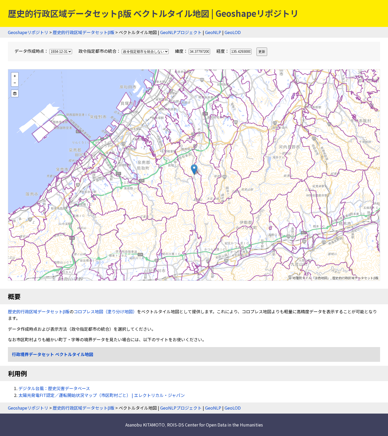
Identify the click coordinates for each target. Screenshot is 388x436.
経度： (223, 51)
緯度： (182, 51)
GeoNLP (213, 32)
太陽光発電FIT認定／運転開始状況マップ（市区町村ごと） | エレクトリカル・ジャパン (101, 395)
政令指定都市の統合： (100, 51)
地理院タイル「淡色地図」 (311, 278)
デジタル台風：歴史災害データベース (54, 388)
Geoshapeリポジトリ (28, 32)
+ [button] (14, 76)
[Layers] (14, 93)
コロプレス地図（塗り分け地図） (105, 311)
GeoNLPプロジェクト (181, 32)
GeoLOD (233, 32)
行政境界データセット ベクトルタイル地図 (52, 354)
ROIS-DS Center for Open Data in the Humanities (215, 424)
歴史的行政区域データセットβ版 (83, 32)
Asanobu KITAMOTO (145, 424)
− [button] (14, 82)
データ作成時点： (32, 51)
